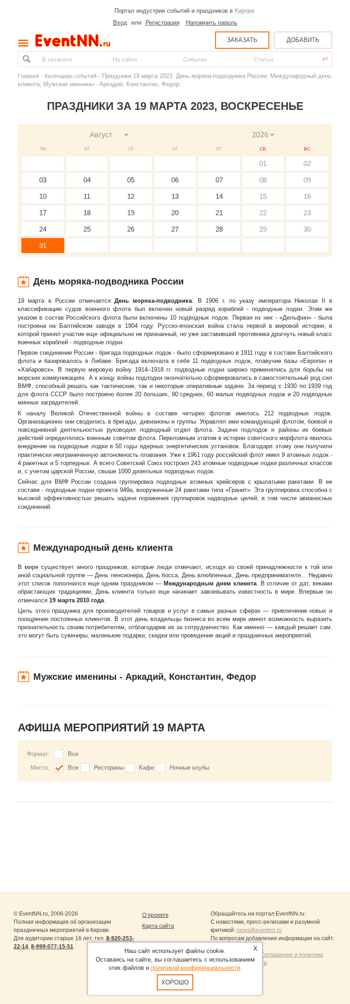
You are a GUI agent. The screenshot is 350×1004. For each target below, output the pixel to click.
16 (307, 196)
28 (219, 229)
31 (42, 245)
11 (86, 196)
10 (42, 196)
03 (42, 180)
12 (130, 196)
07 (219, 180)
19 (130, 213)
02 (307, 163)
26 (130, 229)
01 (263, 163)
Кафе (146, 767)
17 (42, 213)
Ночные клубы (189, 767)
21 (219, 213)
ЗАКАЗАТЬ (242, 39)
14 (219, 196)
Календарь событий (71, 76)
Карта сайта (158, 926)
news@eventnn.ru (259, 930)
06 (175, 180)
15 (263, 196)
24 (42, 229)
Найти (26, 59)
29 (263, 229)
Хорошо (175, 982)
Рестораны (109, 767)
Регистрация (162, 22)
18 (87, 213)
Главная (28, 76)
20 (175, 213)
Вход (120, 22)
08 (263, 180)
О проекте (155, 915)
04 (87, 180)
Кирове (244, 10)
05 (130, 180)
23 (307, 213)
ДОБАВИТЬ (303, 39)
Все (73, 753)
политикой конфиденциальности (195, 967)
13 (175, 196)
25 (87, 229)
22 (263, 213)
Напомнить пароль (211, 22)
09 (307, 180)
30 (307, 229)
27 (175, 229)
